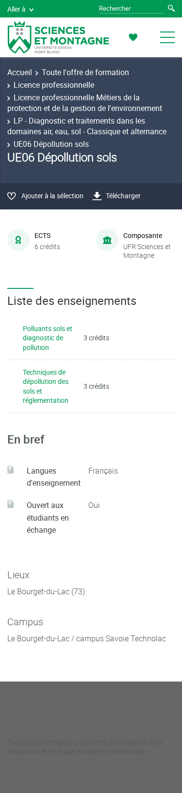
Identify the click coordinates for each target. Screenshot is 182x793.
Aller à (16, 9)
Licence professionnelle (54, 84)
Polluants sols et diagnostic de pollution (47, 338)
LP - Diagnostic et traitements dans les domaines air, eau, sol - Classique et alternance (86, 126)
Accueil (19, 72)
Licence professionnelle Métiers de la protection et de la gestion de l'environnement (84, 102)
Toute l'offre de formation (85, 72)
